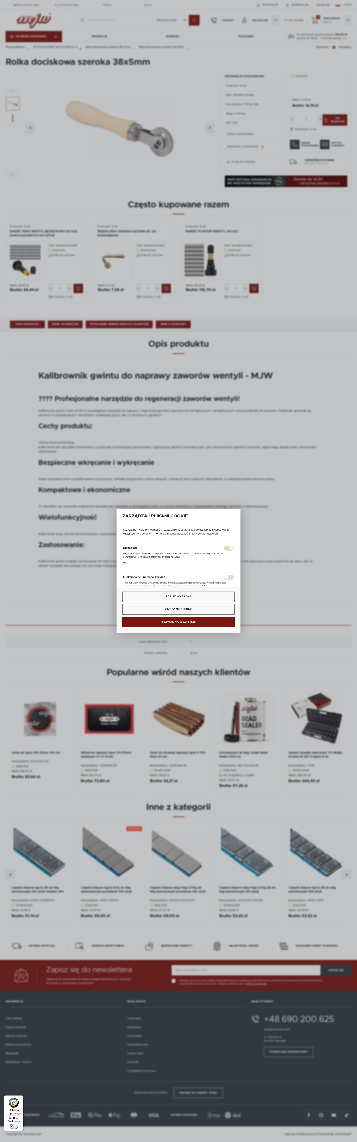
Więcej (126, 563)
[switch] (14, 1126)
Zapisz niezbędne (178, 609)
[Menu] (20, 1097)
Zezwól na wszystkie (179, 622)
